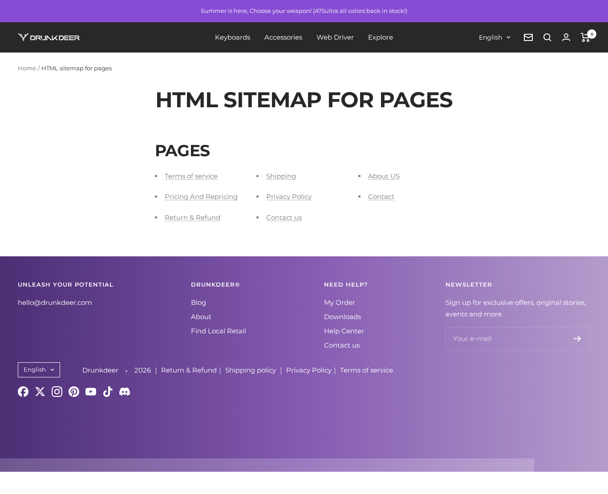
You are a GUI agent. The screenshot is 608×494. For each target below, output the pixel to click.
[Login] (566, 37)
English (490, 37)
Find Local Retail (218, 331)
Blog (198, 302)
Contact (381, 196)
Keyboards (232, 37)
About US (384, 176)
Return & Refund (192, 217)
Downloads (342, 316)
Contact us (284, 217)
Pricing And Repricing (201, 196)
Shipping (281, 176)
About (201, 316)
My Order (339, 302)
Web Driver (335, 37)
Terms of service (191, 176)
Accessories (283, 37)
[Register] (577, 339)
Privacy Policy (289, 196)
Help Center (344, 331)
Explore (380, 37)
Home (27, 68)
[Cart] (585, 37)
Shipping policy (251, 370)
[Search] (547, 37)
